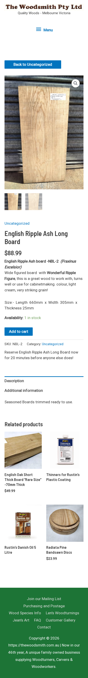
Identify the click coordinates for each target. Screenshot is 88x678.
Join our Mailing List (44, 598)
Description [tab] (14, 381)
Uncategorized (17, 223)
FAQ (37, 620)
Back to (33, 64)
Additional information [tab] (24, 390)
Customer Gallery (60, 620)
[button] (76, 83)
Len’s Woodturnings (62, 613)
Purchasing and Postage (44, 606)
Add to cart (18, 331)
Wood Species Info (25, 613)
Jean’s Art (21, 620)
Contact (44, 627)
